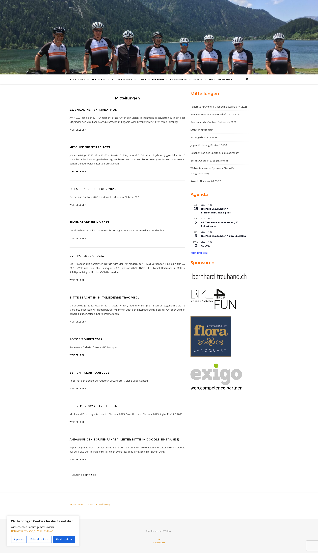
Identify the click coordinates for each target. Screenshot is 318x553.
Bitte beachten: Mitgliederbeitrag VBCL (104, 297)
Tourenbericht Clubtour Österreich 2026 (213, 122)
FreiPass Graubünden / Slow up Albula (223, 235)
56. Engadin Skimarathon (204, 137)
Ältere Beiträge (84, 475)
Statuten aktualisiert (201, 129)
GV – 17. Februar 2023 (87, 255)
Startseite (77, 79)
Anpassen (19, 539)
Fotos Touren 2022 (86, 339)
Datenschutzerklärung (97, 504)
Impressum (76, 504)
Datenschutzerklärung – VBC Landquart (32, 530)
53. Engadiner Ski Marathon (93, 109)
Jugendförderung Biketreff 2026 (208, 145)
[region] (43, 531)
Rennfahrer (178, 79)
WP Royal (167, 531)
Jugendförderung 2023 (89, 222)
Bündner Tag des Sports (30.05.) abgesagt (214, 152)
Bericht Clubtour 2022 (89, 372)
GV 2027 (205, 245)
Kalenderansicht (199, 252)
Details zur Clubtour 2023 (93, 189)
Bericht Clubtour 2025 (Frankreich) (209, 160)
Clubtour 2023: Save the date (95, 406)
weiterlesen (78, 129)
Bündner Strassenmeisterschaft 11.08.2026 (215, 114)
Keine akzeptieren (39, 539)
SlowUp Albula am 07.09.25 (205, 181)
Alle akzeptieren (64, 539)
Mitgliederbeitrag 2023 (90, 147)
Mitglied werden (221, 79)
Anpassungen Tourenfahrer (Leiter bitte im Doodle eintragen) (124, 439)
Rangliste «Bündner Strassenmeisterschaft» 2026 (218, 106)
